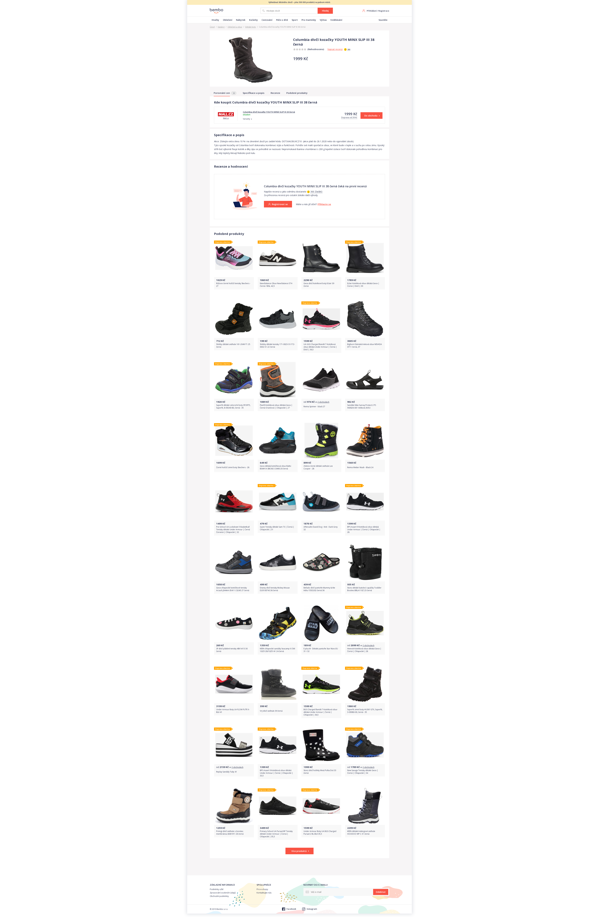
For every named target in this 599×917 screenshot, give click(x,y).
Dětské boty (250, 27)
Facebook (291, 908)
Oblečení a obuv (235, 27)
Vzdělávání (336, 19)
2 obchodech (323, 402)
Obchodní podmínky (219, 896)
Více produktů (299, 851)
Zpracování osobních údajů (223, 892)
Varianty (246, 119)
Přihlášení (372, 10)
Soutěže (383, 19)
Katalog (221, 27)
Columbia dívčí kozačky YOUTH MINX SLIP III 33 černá (269, 112)
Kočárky (253, 19)
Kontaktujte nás (264, 892)
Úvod (212, 27)
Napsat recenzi (335, 49)
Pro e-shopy (262, 889)
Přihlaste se (324, 204)
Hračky (215, 19)
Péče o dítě (282, 19)
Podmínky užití (216, 889)
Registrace (383, 10)
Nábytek (240, 19)
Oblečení (227, 19)
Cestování (267, 19)
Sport (295, 19)
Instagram (312, 908)
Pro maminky (309, 19)
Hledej (325, 10)
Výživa (323, 19)
